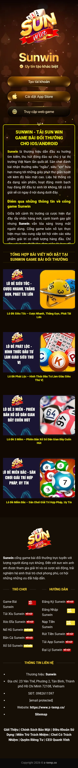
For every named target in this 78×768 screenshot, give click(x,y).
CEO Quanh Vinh (58, 740)
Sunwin (12, 151)
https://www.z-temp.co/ (47, 707)
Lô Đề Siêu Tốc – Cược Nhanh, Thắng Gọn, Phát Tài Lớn (39, 315)
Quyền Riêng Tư (31, 740)
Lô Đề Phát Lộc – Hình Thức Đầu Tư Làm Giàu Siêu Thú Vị (39, 378)
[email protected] (41, 700)
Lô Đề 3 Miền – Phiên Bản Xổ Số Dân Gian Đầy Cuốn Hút (39, 441)
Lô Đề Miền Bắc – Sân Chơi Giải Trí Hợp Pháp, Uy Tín (39, 502)
